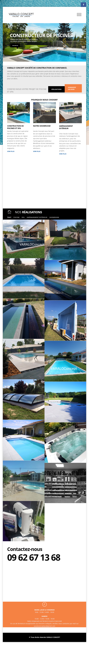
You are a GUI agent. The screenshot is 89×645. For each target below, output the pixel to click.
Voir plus (10, 151)
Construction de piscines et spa (15, 127)
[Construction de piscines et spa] (18, 122)
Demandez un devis (72, 88)
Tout (9, 217)
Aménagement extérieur (66, 127)
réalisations (56, 89)
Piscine (16, 217)
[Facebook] (83, 4)
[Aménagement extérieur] (70, 122)
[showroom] (44, 122)
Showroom (54, 217)
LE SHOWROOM (21, 45)
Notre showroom (41, 126)
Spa (23, 217)
